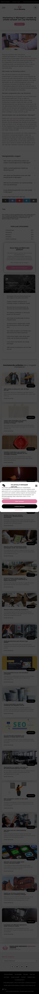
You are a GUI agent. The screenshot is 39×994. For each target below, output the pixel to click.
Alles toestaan (19, 501)
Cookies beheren (19, 506)
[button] (36, 486)
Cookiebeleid (19, 509)
